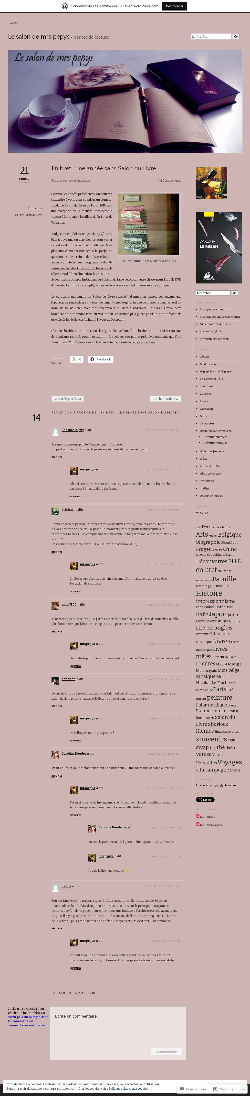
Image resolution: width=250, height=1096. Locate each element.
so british (234, 731)
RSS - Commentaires (211, 824)
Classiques (207, 386)
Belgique (230, 534)
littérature (203, 634)
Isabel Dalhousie (218, 606)
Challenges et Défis (211, 378)
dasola (66, 886)
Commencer (174, 6)
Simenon (221, 731)
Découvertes (211, 561)
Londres (205, 663)
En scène (205, 393)
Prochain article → (165, 399)
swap (202, 746)
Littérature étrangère (215, 437)
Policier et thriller (210, 466)
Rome (200, 717)
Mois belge (228, 670)
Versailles (206, 762)
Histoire (209, 593)
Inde (199, 607)
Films (203, 416)
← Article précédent (67, 399)
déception (229, 554)
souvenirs (211, 738)
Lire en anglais (214, 627)
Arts (202, 534)
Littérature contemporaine (215, 431)
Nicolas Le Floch (212, 682)
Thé (220, 747)
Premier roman (211, 711)
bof (235, 542)
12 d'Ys (202, 527)
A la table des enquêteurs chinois (220, 316)
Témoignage (207, 481)
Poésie (203, 458)
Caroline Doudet (74, 753)
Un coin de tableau (211, 496)
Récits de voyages (210, 473)
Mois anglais (206, 670)
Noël (231, 683)
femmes (201, 586)
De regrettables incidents (214, 339)
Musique (206, 676)
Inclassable (83, 180)
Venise (204, 753)
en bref (19, 215)
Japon (218, 613)
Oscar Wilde (204, 690)
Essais (204, 401)
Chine (230, 548)
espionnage (204, 580)
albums (204, 356)
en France (224, 571)
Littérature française (215, 443)
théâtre (231, 747)
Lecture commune (212, 621)
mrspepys (68, 180)
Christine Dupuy (73, 430)
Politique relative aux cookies (128, 1088)
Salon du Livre (33, 215)
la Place (149, 342)
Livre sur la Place (224, 657)
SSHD (231, 740)
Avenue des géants (211, 331)
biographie (208, 542)
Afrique (214, 527)
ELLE (234, 561)
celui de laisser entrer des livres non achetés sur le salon (81, 268)
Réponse (57, 457)
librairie (234, 621)
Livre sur (137, 342)
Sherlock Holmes (212, 727)
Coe (209, 554)
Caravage (217, 550)
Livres (221, 640)
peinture (219, 697)
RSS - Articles (207, 816)
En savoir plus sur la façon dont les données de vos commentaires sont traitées (28, 1019)
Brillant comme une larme (216, 324)
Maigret (221, 664)
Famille (224, 578)
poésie (232, 705)
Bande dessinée (209, 364)
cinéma (201, 554)
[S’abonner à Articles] (197, 816)
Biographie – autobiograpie (215, 371)
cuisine (217, 554)
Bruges (203, 549)
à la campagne (212, 769)
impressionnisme (216, 601)
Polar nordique (211, 705)
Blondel (226, 542)
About (14, 22)
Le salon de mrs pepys (39, 36)
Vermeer (219, 754)
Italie (202, 614)
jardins (234, 615)
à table (235, 770)
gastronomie (218, 585)
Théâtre (204, 488)
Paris (219, 689)
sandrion (68, 679)
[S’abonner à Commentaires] (197, 824)
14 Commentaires (170, 180)
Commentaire (166, 1052)
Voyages (230, 761)
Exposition (206, 408)
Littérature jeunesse (212, 451)
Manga (235, 664)
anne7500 (69, 604)
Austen (213, 535)
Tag (212, 747)
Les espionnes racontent (214, 309)
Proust (233, 710)
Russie (210, 718)
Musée (222, 676)
